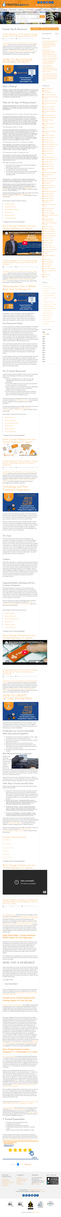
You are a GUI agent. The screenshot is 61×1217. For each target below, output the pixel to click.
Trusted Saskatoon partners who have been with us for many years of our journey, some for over (20, 923)
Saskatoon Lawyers (48, 198)
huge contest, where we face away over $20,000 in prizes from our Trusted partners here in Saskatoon (20, 917)
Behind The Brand (48, 88)
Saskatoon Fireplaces (49, 157)
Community (46, 9)
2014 (43, 361)
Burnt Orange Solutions (17, 195)
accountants (53, 288)
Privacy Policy (20, 1184)
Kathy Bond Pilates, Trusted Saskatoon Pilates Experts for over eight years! (19, 936)
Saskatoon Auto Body (49, 109)
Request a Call (50, 5)
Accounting (45, 291)
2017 (43, 355)
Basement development (47, 315)
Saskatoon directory (33, 1112)
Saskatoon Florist (48, 161)
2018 (43, 352)
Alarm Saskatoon (46, 297)
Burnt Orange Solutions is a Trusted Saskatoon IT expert (21, 51)
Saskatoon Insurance (49, 185)
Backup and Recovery (10, 207)
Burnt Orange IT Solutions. (22, 400)
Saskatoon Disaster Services (51, 144)
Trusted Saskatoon (16, 906)
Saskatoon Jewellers (49, 193)
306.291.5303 (37, 1184)
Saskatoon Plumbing (49, 229)
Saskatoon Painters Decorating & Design (48, 219)
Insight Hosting (35, 1212)
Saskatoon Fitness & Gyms (50, 159)
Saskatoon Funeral (48, 164)
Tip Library (38, 9)
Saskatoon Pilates (48, 226)
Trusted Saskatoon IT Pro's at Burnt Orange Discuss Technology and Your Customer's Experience (20, 463)
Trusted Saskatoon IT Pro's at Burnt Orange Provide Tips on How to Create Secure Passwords (20, 672)
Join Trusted (30, 9)
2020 (43, 348)
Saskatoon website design (50, 249)
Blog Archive (54, 29)
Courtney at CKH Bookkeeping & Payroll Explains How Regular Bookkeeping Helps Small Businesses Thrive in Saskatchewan (50, 44)
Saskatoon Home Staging (50, 178)
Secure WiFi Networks (10, 218)
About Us (21, 9)
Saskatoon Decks (48, 139)
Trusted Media (47, 266)
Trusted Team (5, 1179)
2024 (43, 339)
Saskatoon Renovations (50, 235)
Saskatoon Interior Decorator (47, 188)
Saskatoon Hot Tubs (49, 181)
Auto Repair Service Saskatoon (49, 306)
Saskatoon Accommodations (47, 91)
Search (37, 29)
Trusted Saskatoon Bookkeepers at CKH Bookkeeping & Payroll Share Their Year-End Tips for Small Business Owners (49, 68)
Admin (13, 38)
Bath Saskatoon (46, 323)
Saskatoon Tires (48, 245)
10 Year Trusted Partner (47, 286)
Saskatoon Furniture (49, 166)
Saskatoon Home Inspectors (47, 175)
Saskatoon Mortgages (49, 213)
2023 (43, 341)
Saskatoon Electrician (49, 146)
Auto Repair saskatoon (47, 310)
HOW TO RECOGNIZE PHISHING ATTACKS (18, 61)
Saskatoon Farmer (48, 151)
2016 (43, 357)
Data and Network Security (12, 209)
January (45, 334)
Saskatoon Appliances (49, 107)
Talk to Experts (47, 259)
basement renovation (47, 317)
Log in (43, 1191)
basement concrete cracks (48, 312)
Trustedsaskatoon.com (9, 1108)
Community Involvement (8, 1182)
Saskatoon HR (47, 183)
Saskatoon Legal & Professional (47, 201)
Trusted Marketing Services (35, 1190)
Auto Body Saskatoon (47, 304)
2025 (43, 336)
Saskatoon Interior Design (50, 191)
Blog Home (46, 29)
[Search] (42, 16)
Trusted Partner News (28, 906)
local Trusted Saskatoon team (19, 1109)
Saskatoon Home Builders (50, 172)
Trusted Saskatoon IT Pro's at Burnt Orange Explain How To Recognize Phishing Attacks (20, 35)
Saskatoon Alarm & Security (51, 100)
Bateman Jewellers (46, 319)
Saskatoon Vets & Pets (49, 247)
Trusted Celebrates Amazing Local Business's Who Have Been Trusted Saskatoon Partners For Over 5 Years (20, 902)
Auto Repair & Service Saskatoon (49, 308)
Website (46, 277)
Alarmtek (45, 299)
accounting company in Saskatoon (50, 293)
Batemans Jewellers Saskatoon (49, 321)
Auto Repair (54, 304)
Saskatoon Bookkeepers (50, 117)
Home (5, 10)
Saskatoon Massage (49, 208)
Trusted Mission (6, 1181)
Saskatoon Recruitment (50, 233)
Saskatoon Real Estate (49, 231)
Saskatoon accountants (50, 94)
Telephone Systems (10, 215)
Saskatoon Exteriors (49, 149)
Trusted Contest (48, 264)
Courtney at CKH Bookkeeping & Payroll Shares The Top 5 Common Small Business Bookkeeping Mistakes (50, 61)
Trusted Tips (5, 40)
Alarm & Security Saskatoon (48, 295)
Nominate (41, 5)
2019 (43, 350)
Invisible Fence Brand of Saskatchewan (13, 1005)
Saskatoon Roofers (48, 240)
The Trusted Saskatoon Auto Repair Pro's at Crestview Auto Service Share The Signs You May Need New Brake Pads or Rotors (50, 77)
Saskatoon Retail (48, 238)
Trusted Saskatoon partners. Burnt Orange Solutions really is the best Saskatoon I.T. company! (20, 1102)
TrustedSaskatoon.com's (9, 914)
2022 (43, 343)
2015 (43, 359)
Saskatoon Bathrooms (49, 115)
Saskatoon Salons (48, 242)
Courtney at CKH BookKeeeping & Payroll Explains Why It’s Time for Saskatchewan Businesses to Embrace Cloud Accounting (49, 53)
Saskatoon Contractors (50, 137)
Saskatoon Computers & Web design (25, 38)
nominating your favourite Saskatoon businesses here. (18, 1139)
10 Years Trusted (46, 288)
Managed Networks (10, 204)
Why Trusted (13, 9)
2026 (45, 333)
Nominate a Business (22, 1179)
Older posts (27, 1164)
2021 (43, 345)
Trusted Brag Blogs (48, 261)
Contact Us (56, 9)
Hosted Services (9, 212)
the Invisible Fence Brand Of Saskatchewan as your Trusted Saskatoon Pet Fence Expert (20, 1042)
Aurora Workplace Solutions (48, 301)
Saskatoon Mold (48, 210)
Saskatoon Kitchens (49, 196)
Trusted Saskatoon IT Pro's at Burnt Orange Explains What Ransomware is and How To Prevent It (20, 262)
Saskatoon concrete (49, 135)
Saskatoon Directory (49, 142)
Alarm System (53, 297)
